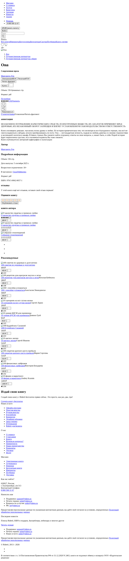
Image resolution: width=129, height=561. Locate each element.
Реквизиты (10, 448)
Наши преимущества (15, 446)
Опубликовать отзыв (10, 203)
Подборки (51, 42)
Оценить (16, 101)
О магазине (11, 437)
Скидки (43, 42)
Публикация (11, 424)
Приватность (11, 444)
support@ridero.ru (24, 499)
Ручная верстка (12, 412)
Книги (9, 439)
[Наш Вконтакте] (7, 549)
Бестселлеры (24, 42)
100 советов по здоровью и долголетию (18, 265)
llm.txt (8, 453)
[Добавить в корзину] (11, 85)
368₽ (4, 296)
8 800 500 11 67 (7, 490)
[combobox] (64, 33)
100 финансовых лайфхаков (13, 366)
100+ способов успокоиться (13, 290)
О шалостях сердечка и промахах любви (18, 215)
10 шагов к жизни (8, 340)
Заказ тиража (11, 421)
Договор (9, 450)
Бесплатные (35, 42)
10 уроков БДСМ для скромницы (15, 315)
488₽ (4, 220)
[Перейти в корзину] (5, 45)
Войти (4, 31)
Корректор (10, 417)
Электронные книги (15, 461)
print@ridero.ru (26, 501)
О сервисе (10, 5)
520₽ (4, 346)
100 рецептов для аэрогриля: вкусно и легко (20, 278)
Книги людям (62, 42)
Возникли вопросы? (14, 441)
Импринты (14, 42)
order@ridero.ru (31, 503)
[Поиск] (3, 36)
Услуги (9, 8)
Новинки (10, 466)
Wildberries (21, 172)
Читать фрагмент (8, 81)
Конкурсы (10, 10)
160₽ (4, 333)
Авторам (10, 12)
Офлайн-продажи (13, 408)
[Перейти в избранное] (2, 45)
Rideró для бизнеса (14, 426)
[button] (64, 36)
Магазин (9, 3)
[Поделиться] (3, 108)
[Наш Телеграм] (7, 551)
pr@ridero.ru (15, 505)
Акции (9, 17)
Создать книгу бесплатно (12, 401)
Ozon (15, 172)
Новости (9, 14)
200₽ (4, 308)
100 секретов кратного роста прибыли (17, 353)
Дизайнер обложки (14, 419)
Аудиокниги (11, 463)
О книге (4, 114)
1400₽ (4, 384)
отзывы (11, 114)
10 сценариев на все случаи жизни (16, 303)
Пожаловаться (7, 112)
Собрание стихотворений (12, 235)
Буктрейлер (11, 415)
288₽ (4, 283)
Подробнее (5, 99)
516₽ (4, 359)
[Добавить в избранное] (3, 104)
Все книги (5, 42)
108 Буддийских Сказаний (12, 328)
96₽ (3, 321)
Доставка (10, 475)
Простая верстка (13, 410)
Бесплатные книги (14, 468)
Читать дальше (7, 525)
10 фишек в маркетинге (11, 378)
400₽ (4, 230)
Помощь (9, 21)
